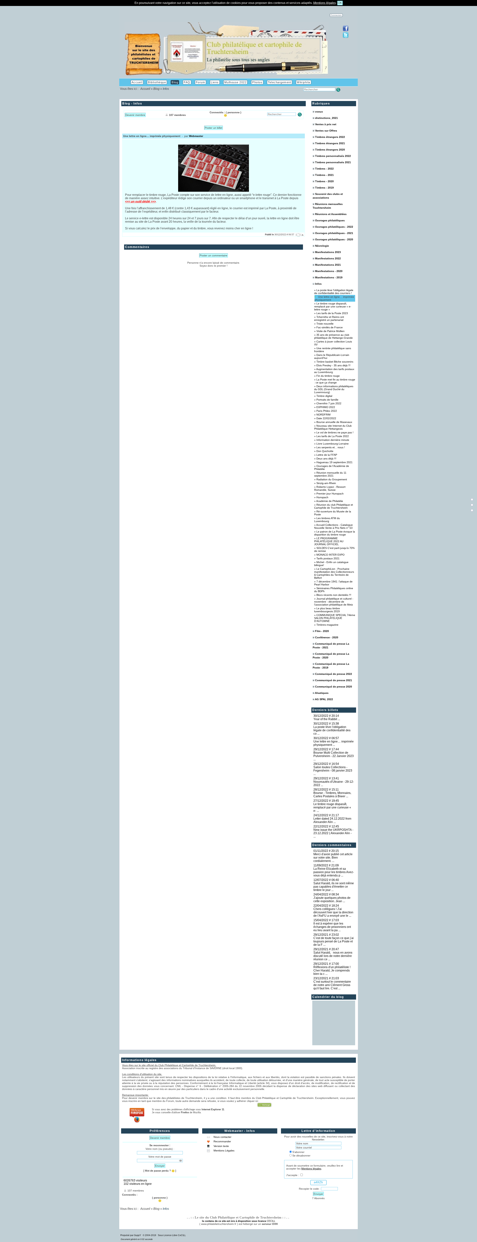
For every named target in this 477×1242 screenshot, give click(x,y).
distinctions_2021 (326, 117)
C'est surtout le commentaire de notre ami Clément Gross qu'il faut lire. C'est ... (332, 985)
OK (340, 2)
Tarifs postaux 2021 (327, 558)
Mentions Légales (223, 1150)
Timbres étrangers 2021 (330, 143)
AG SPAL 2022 (324, 699)
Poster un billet (213, 127)
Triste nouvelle (325, 323)
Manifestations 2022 (328, 258)
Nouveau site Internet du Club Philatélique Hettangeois (333, 427)
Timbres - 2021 (324, 174)
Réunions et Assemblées (331, 214)
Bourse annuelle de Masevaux (334, 422)
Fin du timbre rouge (328, 375)
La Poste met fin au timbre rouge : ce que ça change (334, 381)
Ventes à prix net (325, 124)
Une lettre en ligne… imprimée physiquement (334, 298)
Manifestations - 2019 (328, 277)
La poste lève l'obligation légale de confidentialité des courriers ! (333, 292)
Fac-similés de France (329, 327)
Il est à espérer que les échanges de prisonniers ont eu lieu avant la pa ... (332, 927)
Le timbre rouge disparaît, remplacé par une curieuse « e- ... (332, 807)
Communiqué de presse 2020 (333, 686)
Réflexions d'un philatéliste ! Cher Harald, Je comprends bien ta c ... (332, 970)
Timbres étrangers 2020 (330, 149)
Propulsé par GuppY (131, 1235)
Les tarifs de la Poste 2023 (332, 313)
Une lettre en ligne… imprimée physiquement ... (333, 743)
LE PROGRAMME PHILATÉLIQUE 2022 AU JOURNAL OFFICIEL (328, 541)
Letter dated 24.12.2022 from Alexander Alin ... (332, 820)
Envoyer (160, 1165)
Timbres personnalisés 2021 (333, 162)
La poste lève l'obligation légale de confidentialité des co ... (331, 730)
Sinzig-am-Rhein (326, 483)
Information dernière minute (332, 439)
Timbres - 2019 (324, 187)
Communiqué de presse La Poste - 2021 (331, 645)
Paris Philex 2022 (326, 410)
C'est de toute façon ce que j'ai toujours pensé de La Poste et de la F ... (333, 941)
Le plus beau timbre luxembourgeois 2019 (327, 610)
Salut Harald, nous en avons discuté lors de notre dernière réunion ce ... (332, 956)
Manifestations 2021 (328, 264)
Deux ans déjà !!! (326, 458)
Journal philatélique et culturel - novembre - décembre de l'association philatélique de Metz (333, 601)
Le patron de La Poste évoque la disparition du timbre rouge (334, 533)
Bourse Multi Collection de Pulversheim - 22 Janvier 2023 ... (333, 756)
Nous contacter (222, 1136)
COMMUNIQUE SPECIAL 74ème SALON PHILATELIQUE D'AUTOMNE (334, 618)
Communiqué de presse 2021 (333, 680)
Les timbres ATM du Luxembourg (327, 520)
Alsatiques (321, 692)
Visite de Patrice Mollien (330, 331)
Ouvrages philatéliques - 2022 (334, 226)
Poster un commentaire (213, 255)
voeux (319, 111)
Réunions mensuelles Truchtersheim (328, 206)
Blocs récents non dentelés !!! (333, 594)
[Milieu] (472, 505)
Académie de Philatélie (329, 501)
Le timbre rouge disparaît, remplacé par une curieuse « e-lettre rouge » (332, 306)
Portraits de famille (327, 399)
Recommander (222, 1141)
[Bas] (472, 510)
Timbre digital (324, 395)
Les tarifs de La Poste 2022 (332, 436)
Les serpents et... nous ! (330, 447)
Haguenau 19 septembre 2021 (334, 462)
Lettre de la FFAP (326, 454)
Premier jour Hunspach (330, 493)
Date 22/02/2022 (326, 418)
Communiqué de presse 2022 (333, 673)
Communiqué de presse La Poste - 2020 (331, 655)
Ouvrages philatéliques (330, 220)
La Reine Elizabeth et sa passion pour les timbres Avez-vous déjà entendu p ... (333, 872)
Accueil (145, 88)
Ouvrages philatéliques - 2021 (334, 233)
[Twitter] (346, 37)
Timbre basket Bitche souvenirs (334, 361)
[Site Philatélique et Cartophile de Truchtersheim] (227, 75)
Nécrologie (322, 245)
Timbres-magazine (327, 624)
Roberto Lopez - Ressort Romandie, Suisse (329, 488)
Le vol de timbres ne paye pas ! (334, 432)
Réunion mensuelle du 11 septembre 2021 (330, 474)
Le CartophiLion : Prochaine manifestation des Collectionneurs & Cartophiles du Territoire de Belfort (334, 573)
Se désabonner (301, 1155)
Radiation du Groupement (331, 479)
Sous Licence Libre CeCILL (172, 1235)
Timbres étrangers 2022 (330, 136)
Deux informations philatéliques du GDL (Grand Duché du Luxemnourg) (333, 389)
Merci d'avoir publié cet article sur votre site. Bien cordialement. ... (333, 857)
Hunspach (322, 497)
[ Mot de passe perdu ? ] (159, 1170)
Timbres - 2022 (324, 168)
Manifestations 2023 (328, 252)
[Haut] (472, 499)
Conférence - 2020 (326, 637)
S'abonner (298, 1152)
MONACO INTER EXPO (330, 554)
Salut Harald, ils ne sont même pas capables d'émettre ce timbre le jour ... (333, 887)
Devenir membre (135, 114)
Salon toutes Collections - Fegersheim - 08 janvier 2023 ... (332, 770)
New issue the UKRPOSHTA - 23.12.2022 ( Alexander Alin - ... (333, 833)
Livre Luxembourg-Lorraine (332, 443)
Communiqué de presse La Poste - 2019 (331, 665)
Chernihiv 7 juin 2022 (328, 403)
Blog (156, 88)
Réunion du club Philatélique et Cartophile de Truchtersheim (333, 506)
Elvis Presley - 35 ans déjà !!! (333, 365)
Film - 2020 (322, 631)
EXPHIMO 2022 (325, 407)
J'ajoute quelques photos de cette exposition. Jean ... (331, 899)
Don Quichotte (324, 451)
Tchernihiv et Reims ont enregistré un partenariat (329, 318)
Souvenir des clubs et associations (328, 195)
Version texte (221, 1146)
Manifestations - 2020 (328, 271)
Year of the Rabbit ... (326, 719)
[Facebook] (346, 30)
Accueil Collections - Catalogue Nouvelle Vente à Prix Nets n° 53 (333, 526)
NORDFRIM (323, 414)
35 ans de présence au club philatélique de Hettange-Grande (333, 336)
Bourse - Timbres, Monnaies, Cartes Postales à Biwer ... (332, 794)
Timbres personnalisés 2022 (333, 155)
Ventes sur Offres (326, 130)
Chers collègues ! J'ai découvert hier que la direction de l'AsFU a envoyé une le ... (333, 912)
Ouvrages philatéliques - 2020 (334, 239)
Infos (318, 283)
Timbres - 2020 (324, 181)
